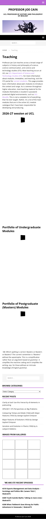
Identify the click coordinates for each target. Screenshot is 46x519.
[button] (42, 2)
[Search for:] (23, 43)
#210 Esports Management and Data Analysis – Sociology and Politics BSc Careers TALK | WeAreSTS (21, 491)
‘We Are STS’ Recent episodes (18, 482)
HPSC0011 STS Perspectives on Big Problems (19, 409)
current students (20, 81)
